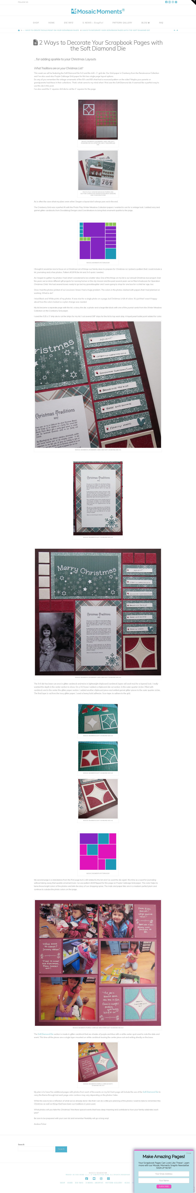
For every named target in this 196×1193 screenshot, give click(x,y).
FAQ (134, 1183)
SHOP (62, 1183)
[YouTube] (170, 2)
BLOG (127, 1183)
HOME (70, 1183)
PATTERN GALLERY (113, 1183)
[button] (193, 2)
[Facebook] (166, 2)
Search (21, 1144)
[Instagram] (173, 2)
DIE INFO (79, 1183)
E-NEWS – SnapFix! (94, 1183)
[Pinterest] (176, 2)
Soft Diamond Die (45, 1034)
